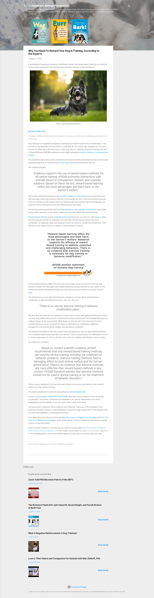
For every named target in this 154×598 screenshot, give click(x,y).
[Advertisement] (123, 55)
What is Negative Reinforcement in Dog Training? (52, 533)
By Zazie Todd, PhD (36, 131)
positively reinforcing (62, 217)
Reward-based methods (37, 217)
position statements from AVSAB (54, 396)
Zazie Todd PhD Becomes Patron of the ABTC (50, 479)
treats (97, 217)
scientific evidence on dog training (73, 196)
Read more (103, 491)
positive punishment (66, 209)
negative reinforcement (87, 209)
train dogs (65, 163)
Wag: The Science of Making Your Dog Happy (79, 417)
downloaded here (79, 392)
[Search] (129, 6)
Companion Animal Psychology (49, 5)
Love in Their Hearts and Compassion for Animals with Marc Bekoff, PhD (64, 558)
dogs (30, 292)
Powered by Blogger (78, 587)
